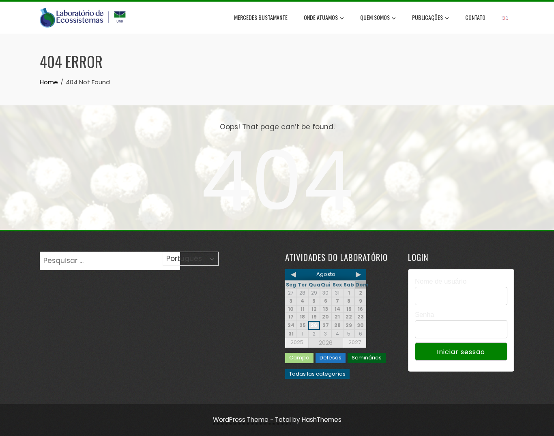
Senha (424, 314)
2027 (354, 342)
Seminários (367, 357)
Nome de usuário (440, 281)
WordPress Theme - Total (252, 419)
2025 (296, 342)
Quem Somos (375, 17)
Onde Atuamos (321, 17)
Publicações (427, 17)
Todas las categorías (317, 374)
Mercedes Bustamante (261, 17)
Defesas (330, 357)
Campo (299, 357)
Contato (475, 17)
